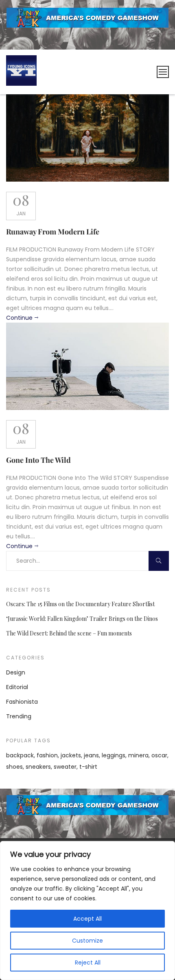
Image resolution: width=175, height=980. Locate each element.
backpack (20, 755)
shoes (14, 767)
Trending (18, 716)
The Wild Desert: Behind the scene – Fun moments (69, 633)
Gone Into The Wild (38, 460)
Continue (19, 318)
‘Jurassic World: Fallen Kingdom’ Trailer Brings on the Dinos (82, 618)
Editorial (17, 687)
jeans (91, 755)
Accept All (87, 919)
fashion (47, 755)
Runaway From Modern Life (52, 231)
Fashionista (22, 702)
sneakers (38, 767)
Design (15, 672)
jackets (71, 755)
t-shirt (88, 767)
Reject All (88, 962)
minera (138, 755)
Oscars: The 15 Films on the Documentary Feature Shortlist (80, 604)
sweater (65, 767)
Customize (87, 941)
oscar (159, 755)
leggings (113, 755)
